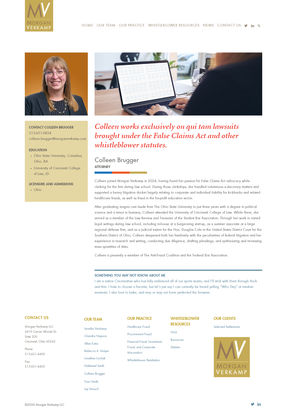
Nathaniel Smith (94, 366)
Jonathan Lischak (94, 358)
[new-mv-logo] (39, 16)
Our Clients (225, 319)
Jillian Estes (91, 343)
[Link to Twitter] (253, 404)
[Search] (259, 16)
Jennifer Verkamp (95, 328)
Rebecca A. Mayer (96, 351)
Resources (177, 340)
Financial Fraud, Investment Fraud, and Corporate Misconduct (144, 347)
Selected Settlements (227, 327)
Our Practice (139, 319)
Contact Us (37, 318)
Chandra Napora (95, 336)
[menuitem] (87, 16)
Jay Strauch (91, 389)
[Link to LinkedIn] (259, 404)
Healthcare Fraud (138, 327)
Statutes (175, 347)
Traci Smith (91, 381)
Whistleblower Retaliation (143, 360)
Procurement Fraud (139, 334)
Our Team (93, 320)
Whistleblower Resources (185, 321)
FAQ (174, 332)
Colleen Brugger (94, 373)
